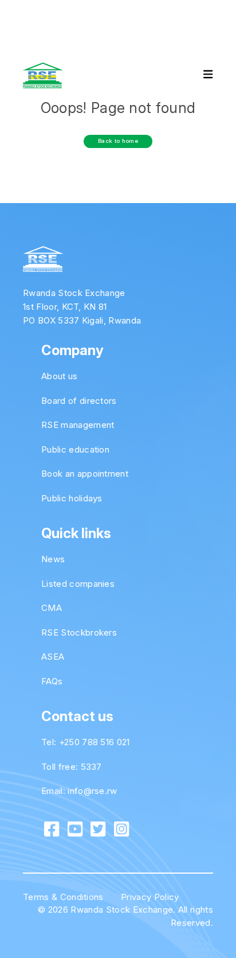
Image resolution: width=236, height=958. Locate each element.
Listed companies (78, 583)
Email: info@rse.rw (79, 790)
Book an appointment (84, 473)
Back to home (118, 141)
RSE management (77, 424)
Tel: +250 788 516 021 (85, 742)
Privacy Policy (150, 896)
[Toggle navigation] (198, 75)
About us (59, 376)
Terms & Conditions (63, 896)
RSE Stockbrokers (79, 632)
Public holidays (72, 498)
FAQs (51, 681)
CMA (51, 607)
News (53, 559)
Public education (75, 449)
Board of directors (79, 400)
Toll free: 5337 (71, 766)
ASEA (52, 656)
